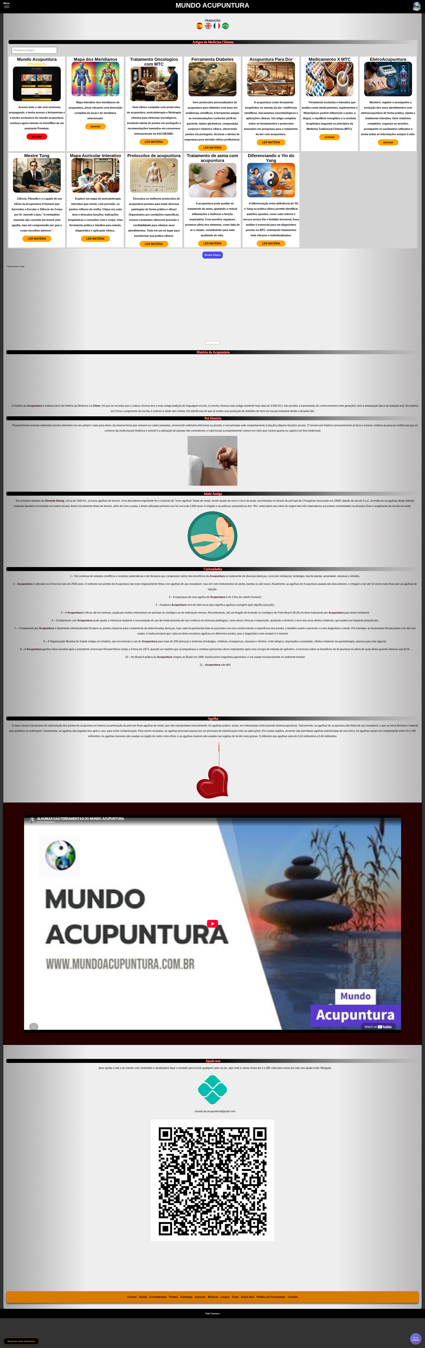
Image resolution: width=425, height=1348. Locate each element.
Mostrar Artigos (212, 255)
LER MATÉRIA (154, 141)
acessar (37, 136)
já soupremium (416, 1339)
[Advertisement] (106, 303)
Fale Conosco (213, 1313)
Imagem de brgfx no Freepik (15, 266)
